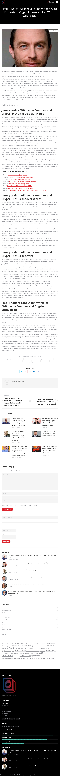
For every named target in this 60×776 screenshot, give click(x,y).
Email (3, 534)
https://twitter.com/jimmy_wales (17, 175)
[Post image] (6, 421)
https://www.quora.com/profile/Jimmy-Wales (20, 188)
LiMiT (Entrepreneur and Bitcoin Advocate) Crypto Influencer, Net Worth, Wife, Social (49, 450)
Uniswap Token (50, 658)
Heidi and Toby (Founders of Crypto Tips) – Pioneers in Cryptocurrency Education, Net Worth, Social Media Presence (19, 451)
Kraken (35, 653)
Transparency (34, 658)
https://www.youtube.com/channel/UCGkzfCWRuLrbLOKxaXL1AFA (28, 190)
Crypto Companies (19, 648)
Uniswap (41, 658)
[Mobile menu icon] (56, 2)
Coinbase (42, 646)
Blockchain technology (26, 646)
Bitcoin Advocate (33, 643)
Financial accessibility (6, 653)
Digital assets (6, 651)
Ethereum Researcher (31, 651)
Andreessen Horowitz (11, 643)
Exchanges (51, 651)
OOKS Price (7, 655)
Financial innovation (24, 653)
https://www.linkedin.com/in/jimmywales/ (21, 179)
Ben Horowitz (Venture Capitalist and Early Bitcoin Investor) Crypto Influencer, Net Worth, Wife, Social (20, 422)
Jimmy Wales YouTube (30, 362)
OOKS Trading (25, 656)
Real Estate (50, 655)
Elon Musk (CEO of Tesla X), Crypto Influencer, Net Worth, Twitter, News (50, 433)
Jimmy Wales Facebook (28, 359)
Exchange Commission (40, 651)
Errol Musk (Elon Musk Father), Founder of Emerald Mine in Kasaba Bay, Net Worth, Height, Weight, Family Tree (31, 592)
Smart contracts (16, 658)
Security (8, 658)
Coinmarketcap (50, 646)
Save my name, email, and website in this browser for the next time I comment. (20, 505)
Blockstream (37, 646)
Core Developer (5, 648)
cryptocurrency (27, 648)
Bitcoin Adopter (25, 643)
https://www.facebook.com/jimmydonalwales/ (22, 181)
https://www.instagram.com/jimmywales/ (21, 177)
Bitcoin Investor (51, 643)
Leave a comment (37, 356)
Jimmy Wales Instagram (38, 359)
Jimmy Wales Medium (7, 360)
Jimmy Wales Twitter (45, 360)
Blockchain (14, 646)
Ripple (54, 655)
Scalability (4, 658)
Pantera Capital (44, 655)
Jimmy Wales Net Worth (17, 360)
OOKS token (16, 655)
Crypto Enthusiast (13, 359)
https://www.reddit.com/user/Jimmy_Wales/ (19, 186)
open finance (35, 656)
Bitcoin (19, 643)
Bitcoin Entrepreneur (41, 643)
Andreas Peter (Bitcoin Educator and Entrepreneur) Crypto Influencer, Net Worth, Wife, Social (18, 435)
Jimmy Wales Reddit (36, 360)
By (22, 356)
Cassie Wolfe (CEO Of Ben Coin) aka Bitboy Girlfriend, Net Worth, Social (26, 584)
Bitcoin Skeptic (5, 646)
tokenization (26, 658)
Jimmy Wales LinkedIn (49, 359)
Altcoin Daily (4, 643)
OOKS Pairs (41, 653)
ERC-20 (13, 651)
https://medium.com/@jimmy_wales (18, 184)
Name (3, 528)
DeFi (51, 648)
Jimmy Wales (20, 359)
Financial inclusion (15, 653)
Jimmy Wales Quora (27, 360)
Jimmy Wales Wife (53, 360)
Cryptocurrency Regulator (40, 648)
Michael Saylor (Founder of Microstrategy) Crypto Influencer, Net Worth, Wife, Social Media (50, 422)
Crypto (12, 648)
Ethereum (20, 650)
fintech (31, 653)
